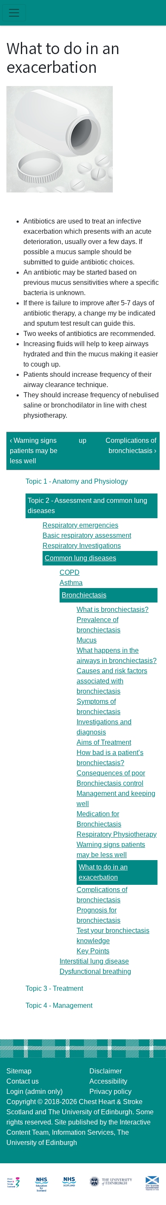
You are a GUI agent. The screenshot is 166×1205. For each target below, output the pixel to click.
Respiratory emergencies (80, 525)
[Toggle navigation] (14, 12)
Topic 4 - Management (59, 1005)
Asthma (71, 582)
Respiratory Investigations (82, 545)
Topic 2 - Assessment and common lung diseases (87, 505)
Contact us (22, 1081)
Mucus (87, 640)
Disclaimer (105, 1071)
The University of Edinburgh (90, 1112)
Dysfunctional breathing (95, 971)
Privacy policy (110, 1091)
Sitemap (18, 1071)
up (82, 440)
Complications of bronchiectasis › (131, 445)
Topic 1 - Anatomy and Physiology (77, 481)
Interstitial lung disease (94, 961)
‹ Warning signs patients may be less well (33, 451)
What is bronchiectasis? (113, 609)
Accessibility (108, 1081)
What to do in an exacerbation (103, 872)
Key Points (93, 951)
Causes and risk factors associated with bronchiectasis (112, 681)
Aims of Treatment (104, 742)
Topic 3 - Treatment (54, 988)
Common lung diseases (80, 558)
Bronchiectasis (84, 595)
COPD (70, 572)
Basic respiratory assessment (87, 535)
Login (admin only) (34, 1091)
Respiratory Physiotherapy (117, 834)
